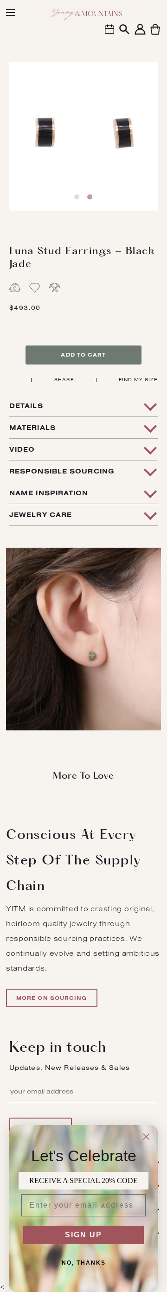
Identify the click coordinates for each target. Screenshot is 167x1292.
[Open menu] (10, 12)
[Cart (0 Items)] (155, 34)
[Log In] (140, 34)
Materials (32, 427)
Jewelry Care (40, 515)
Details (26, 406)
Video (22, 449)
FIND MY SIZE (138, 380)
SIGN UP (83, 1235)
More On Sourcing (51, 998)
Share (64, 380)
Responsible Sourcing (62, 471)
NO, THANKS (84, 1263)
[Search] (124, 30)
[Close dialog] (146, 1137)
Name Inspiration (49, 493)
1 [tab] (76, 196)
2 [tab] (89, 196)
